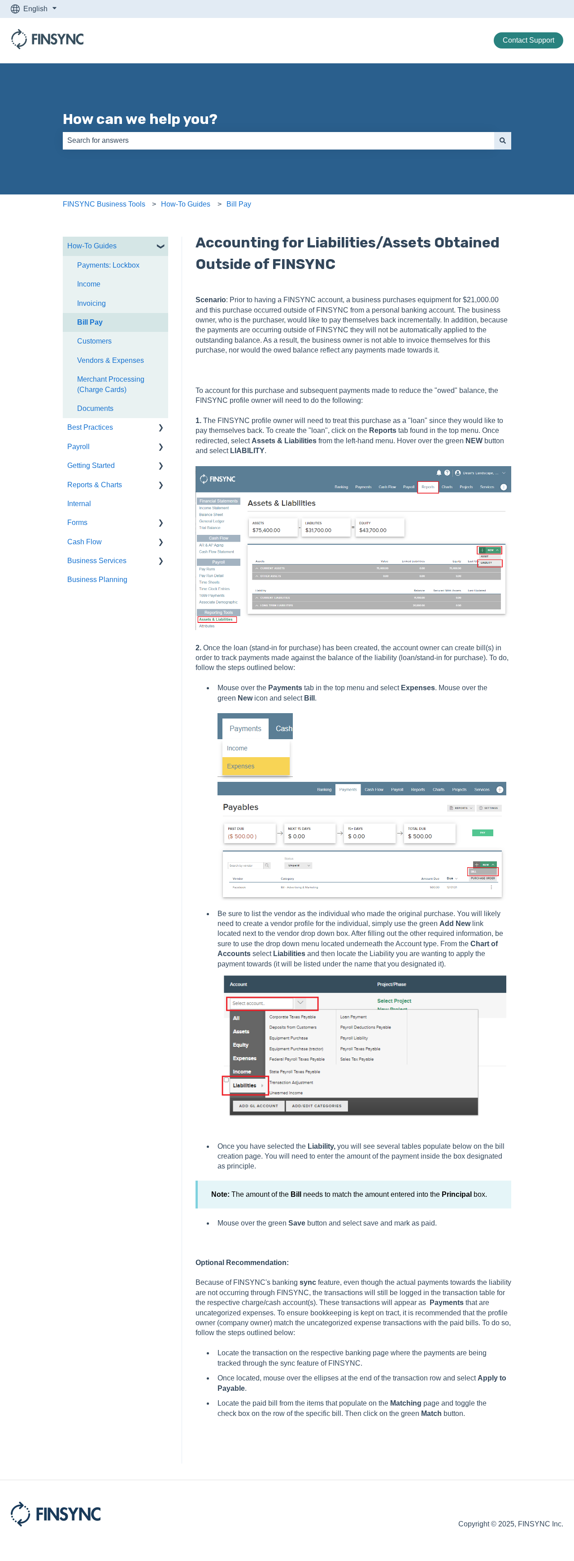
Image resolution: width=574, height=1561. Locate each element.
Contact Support (528, 40)
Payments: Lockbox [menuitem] (108, 265)
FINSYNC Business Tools (104, 204)
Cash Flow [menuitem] (84, 542)
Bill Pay (238, 204)
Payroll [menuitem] (78, 446)
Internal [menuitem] (79, 503)
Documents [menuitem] (95, 408)
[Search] (502, 140)
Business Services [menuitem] (96, 560)
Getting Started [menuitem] (91, 465)
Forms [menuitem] (77, 522)
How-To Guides (185, 204)
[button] (161, 247)
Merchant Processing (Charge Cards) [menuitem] (110, 384)
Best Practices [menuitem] (90, 427)
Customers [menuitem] (94, 341)
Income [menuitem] (88, 284)
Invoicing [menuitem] (91, 303)
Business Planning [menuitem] (97, 579)
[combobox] (278, 140)
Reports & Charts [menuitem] (94, 485)
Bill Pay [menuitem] (90, 322)
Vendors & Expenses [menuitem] (110, 360)
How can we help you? (140, 119)
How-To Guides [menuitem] (92, 246)
